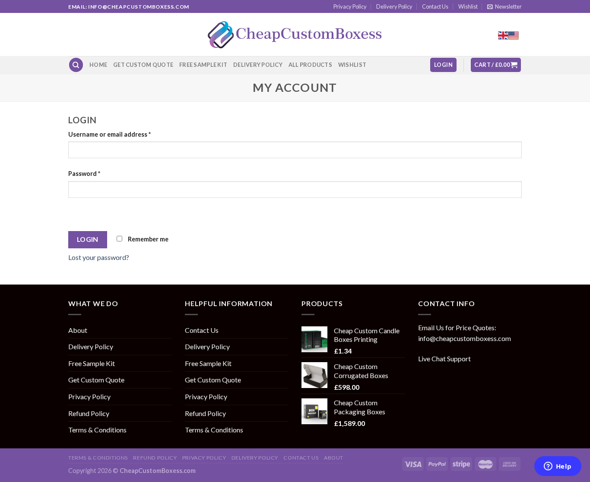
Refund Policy (88, 413)
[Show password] (76, 212)
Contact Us (435, 6)
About (77, 330)
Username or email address (109, 134)
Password (84, 173)
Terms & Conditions (97, 430)
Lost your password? (98, 257)
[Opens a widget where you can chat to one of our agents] (557, 467)
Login (87, 239)
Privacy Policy (350, 6)
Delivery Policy (394, 6)
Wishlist (468, 6)
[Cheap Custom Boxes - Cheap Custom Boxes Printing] (295, 34)
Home (98, 64)
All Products (310, 64)
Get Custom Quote (143, 64)
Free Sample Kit (203, 64)
